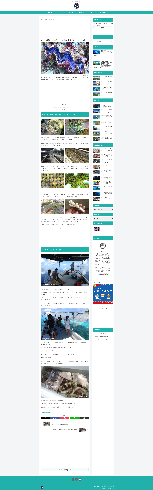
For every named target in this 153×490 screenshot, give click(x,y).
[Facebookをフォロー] (101, 274)
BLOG (98, 486)
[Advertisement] (65, 29)
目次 (63, 104)
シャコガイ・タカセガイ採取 (60, 109)
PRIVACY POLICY (109, 486)
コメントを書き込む (65, 470)
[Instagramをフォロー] (103, 274)
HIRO (102, 251)
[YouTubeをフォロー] (105, 274)
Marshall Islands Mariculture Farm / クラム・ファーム (65, 107)
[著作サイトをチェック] (99, 274)
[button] (84, 418)
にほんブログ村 (96, 282)
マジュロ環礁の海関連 (45, 412)
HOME (94, 486)
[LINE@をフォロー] (107, 274)
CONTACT (103, 486)
